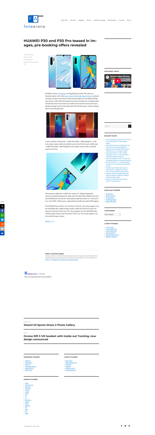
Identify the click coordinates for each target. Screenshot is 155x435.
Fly (26, 411)
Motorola (27, 389)
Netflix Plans (109, 194)
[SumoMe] (2, 233)
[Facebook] (2, 211)
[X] (2, 206)
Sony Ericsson (29, 385)
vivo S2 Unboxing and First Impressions (117, 171)
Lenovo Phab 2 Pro (111, 231)
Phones (73, 20)
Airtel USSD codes (111, 201)
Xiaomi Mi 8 (28, 363)
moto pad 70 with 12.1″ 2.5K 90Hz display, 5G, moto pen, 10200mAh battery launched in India (118, 164)
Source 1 (48, 221)
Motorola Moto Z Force (112, 235)
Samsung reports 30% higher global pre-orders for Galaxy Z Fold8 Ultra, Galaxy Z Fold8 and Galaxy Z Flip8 (117, 175)
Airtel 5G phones (110, 196)
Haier (26, 404)
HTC (26, 394)
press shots (69, 96)
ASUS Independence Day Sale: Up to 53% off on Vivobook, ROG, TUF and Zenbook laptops (118, 141)
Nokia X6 (68, 366)
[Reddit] (2, 224)
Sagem (27, 402)
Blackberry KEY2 (70, 368)
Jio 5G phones (110, 198)
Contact (121, 20)
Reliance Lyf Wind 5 (111, 237)
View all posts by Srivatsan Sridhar (68, 259)
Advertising (112, 20)
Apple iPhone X (29, 368)
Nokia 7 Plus (28, 370)
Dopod (27, 392)
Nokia (26, 383)
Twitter (47, 259)
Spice (26, 409)
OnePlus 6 (28, 361)
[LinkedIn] (2, 220)
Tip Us (129, 20)
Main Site (64, 20)
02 (26, 398)
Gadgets (81, 20)
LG (26, 396)
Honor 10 (27, 364)
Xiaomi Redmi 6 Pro (71, 363)
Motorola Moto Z (111, 233)
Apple (26, 413)
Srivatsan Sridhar (29, 54)
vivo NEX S (68, 364)
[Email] (2, 228)
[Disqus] (61, 293)
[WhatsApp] (2, 215)
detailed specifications (84, 96)
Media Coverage (99, 20)
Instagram (55, 259)
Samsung (27, 387)
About (89, 20)
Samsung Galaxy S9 (30, 366)
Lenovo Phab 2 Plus (111, 229)
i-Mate (27, 391)
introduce (63, 93)
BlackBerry (28, 400)
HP (26, 407)
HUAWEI (26, 59)
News (31, 59)
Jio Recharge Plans (111, 199)
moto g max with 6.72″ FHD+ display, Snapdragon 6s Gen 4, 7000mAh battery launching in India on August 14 (117, 154)
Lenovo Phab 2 (110, 227)
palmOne (27, 406)
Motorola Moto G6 (70, 370)
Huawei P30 (27, 62)
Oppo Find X (68, 361)
